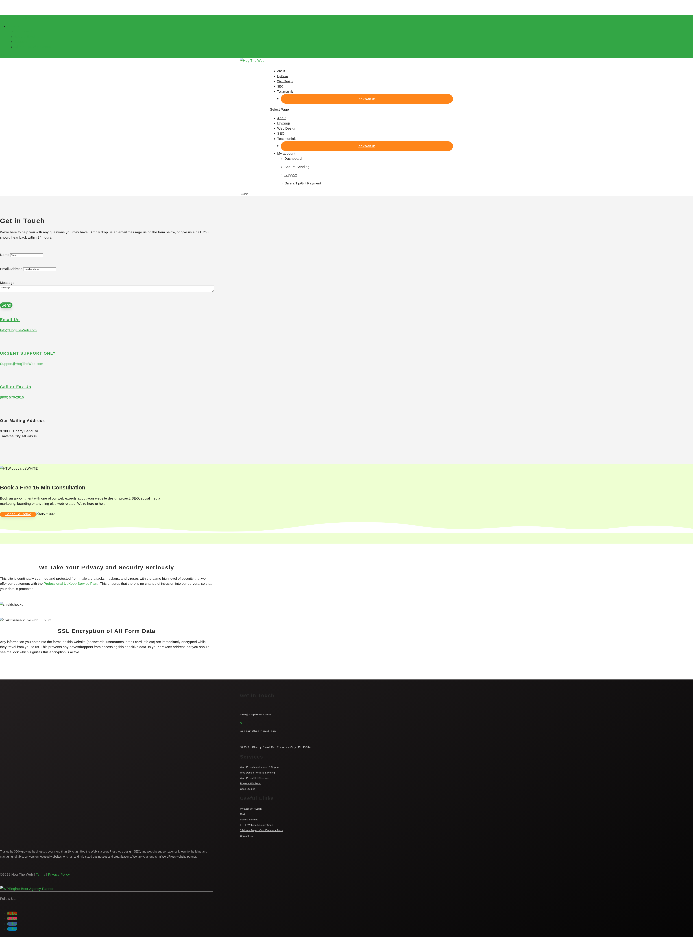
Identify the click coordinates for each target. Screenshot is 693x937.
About (281, 71)
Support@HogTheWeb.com (21, 364)
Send (6, 305)
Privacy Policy (59, 874)
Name (4, 255)
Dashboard (23, 31)
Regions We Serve (250, 783)
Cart (242, 814)
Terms (40, 874)
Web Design (285, 81)
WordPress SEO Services (254, 778)
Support (20, 41)
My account (16, 26)
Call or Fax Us (15, 387)
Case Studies (247, 788)
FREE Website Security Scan (256, 824)
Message (7, 283)
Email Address (11, 269)
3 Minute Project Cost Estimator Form (261, 830)
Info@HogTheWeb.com (18, 330)
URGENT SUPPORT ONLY (28, 353)
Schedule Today (18, 514)
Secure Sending (27, 36)
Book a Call (9, 17)
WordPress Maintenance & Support (260, 767)
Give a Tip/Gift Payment (32, 47)
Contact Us (366, 99)
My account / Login (251, 808)
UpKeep (282, 76)
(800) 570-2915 (12, 397)
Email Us (10, 319)
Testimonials (285, 91)
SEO (280, 86)
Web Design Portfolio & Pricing (257, 772)
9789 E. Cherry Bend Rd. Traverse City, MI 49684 (275, 747)
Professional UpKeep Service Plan (70, 583)
